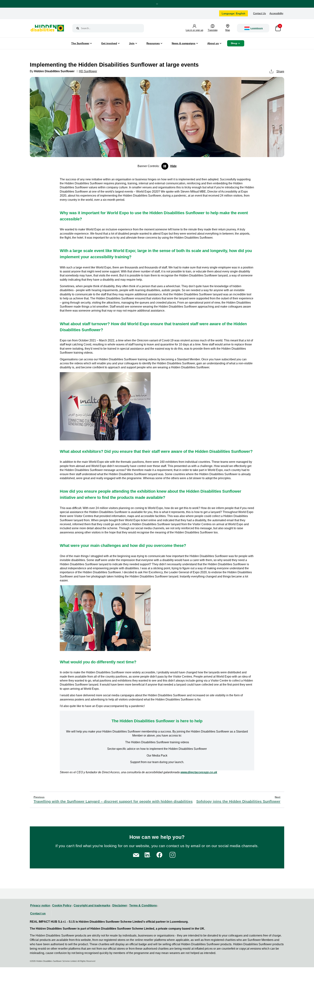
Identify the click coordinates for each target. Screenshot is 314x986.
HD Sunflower (88, 71)
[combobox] (108, 28)
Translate (213, 30)
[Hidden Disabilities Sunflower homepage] (47, 29)
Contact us (38, 913)
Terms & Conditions (143, 905)
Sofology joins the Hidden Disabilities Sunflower (238, 800)
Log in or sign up (194, 30)
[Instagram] (173, 854)
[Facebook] (160, 854)
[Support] (136, 854)
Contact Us (259, 13)
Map (227, 30)
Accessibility (276, 13)
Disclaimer (119, 905)
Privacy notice (40, 905)
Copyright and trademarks (92, 905)
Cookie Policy (61, 905)
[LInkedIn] (147, 854)
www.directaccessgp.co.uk (198, 772)
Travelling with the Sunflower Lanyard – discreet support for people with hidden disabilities (113, 800)
